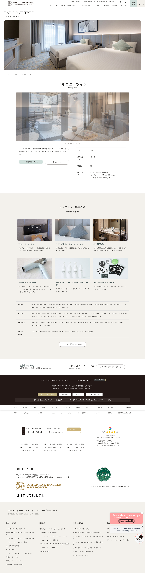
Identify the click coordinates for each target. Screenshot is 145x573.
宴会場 (43, 407)
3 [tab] (71, 143)
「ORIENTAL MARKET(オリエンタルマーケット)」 (93, 400)
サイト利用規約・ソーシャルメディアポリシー (90, 413)
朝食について (57, 162)
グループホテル (52, 413)
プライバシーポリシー (66, 413)
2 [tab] (68, 143)
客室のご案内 (60, 5)
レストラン (89, 407)
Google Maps (63, 477)
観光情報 (114, 5)
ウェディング (98, 5)
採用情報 (16, 413)
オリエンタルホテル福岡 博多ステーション (108, 437)
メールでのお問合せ (26, 450)
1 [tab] (65, 143)
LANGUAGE (113, 2)
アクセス (123, 5)
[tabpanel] (72, 116)
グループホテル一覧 (100, 1)
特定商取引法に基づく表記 (124, 413)
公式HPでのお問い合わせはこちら (110, 367)
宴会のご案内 (71, 5)
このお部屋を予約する (31, 162)
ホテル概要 (39, 413)
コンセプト (50, 5)
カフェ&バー (54, 407)
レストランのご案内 (85, 5)
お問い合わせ (88, 1)
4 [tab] (74, 143)
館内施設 (106, 5)
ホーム (15, 407)
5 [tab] (77, 143)
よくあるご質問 (127, 407)
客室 (35, 407)
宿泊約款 (110, 413)
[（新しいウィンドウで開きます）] (38, 483)
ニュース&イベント (76, 1)
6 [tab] (80, 143)
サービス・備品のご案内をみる (72, 344)
